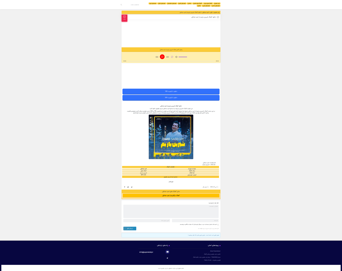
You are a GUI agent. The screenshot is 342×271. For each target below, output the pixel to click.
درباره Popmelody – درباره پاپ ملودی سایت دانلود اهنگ (206, 257)
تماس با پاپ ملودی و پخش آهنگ (212, 254)
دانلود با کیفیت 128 (171, 91)
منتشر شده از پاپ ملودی (170, 177)
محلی (199, 6)
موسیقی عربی (206, 6)
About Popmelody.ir (215, 251)
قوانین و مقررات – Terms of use (212, 260)
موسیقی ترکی (161, 3)
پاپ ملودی (216, 3)
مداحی (189, 3)
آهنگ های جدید (208, 3)
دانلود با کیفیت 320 (171, 98)
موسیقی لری (153, 3)
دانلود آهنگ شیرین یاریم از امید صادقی (203, 17)
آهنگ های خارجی (197, 3)
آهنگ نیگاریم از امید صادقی (171, 196)
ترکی (211, 12)
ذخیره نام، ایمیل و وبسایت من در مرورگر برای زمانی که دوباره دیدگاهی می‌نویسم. (198, 224)
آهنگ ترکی (143, 171)
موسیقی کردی (182, 3)
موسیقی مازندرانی (171, 3)
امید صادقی (205, 12)
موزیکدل (171, 182)
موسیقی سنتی (215, 6)
